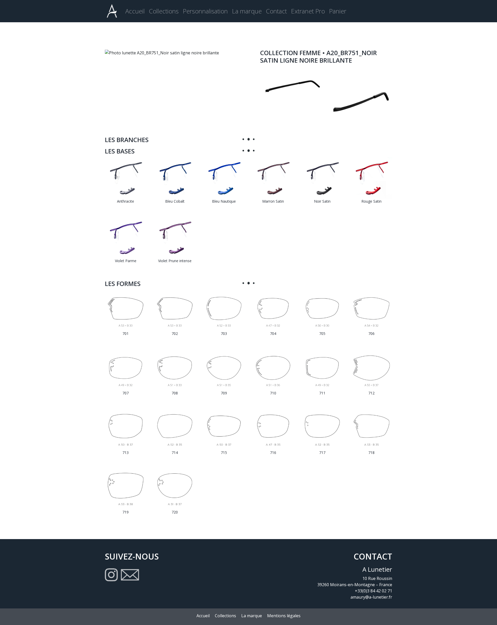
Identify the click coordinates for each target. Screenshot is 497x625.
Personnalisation (205, 11)
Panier (337, 11)
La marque (247, 11)
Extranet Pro (308, 11)
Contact (276, 11)
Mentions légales (284, 616)
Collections (164, 11)
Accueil (135, 11)
